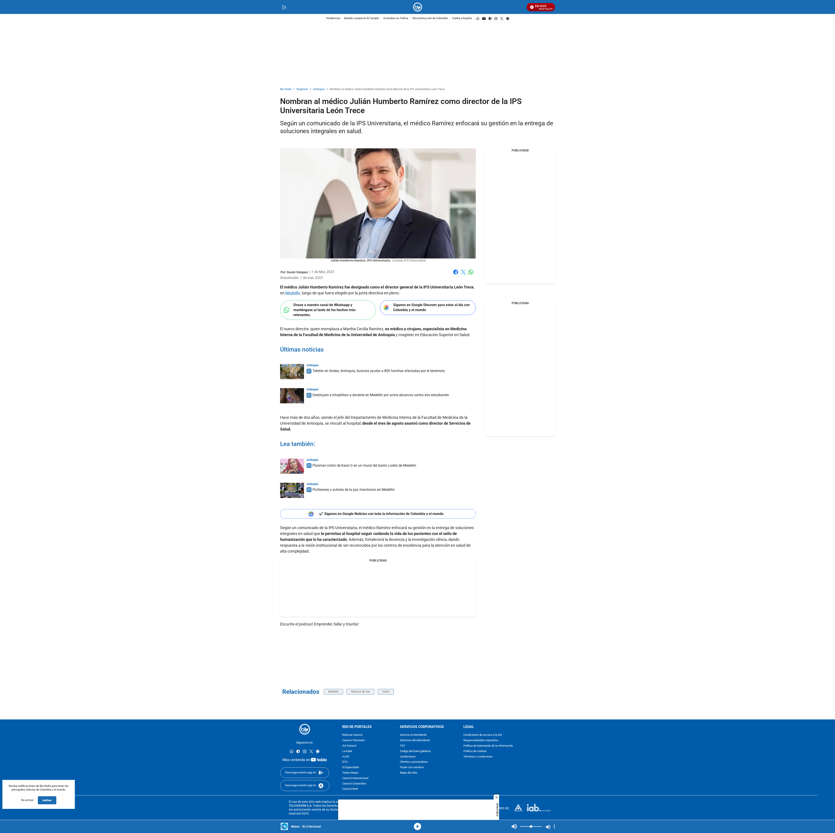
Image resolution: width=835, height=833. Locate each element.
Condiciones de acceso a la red (482, 735)
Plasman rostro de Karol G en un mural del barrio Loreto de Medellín (364, 465)
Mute (514, 826)
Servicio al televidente (413, 735)
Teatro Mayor (350, 772)
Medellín (292, 293)
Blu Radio (286, 89)
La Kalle (347, 751)
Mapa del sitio (408, 772)
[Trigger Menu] (284, 7)
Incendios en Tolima (395, 18)
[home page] (417, 7)
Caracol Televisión (353, 740)
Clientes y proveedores (414, 762)
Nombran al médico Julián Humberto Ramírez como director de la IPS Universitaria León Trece (387, 89)
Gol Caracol (349, 745)
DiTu (345, 762)
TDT (402, 745)
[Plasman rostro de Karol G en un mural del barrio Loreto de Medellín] (292, 466)
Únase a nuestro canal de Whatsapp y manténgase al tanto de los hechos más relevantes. (324, 310)
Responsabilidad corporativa (480, 740)
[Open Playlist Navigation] (554, 826)
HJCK (345, 756)
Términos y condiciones (478, 756)
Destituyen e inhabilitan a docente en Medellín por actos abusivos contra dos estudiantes (380, 395)
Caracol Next (350, 789)
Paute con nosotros (412, 767)
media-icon (417, 826)
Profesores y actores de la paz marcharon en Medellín (353, 490)
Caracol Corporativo (354, 783)
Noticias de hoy (360, 691)
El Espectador (350, 767)
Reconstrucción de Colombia (430, 18)
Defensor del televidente (415, 740)
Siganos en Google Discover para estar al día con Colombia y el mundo (431, 307)
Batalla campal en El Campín (361, 18)
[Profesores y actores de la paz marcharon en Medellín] (292, 490)
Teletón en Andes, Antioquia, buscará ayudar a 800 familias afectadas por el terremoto (378, 371)
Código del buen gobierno (415, 751)
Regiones (302, 89)
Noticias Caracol (352, 735)
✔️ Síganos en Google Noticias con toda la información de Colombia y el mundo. (381, 514)
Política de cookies (475, 751)
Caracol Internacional (355, 778)
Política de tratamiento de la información (488, 745)
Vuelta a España (462, 18)
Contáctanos (408, 756)
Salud (385, 691)
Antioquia (319, 89)
